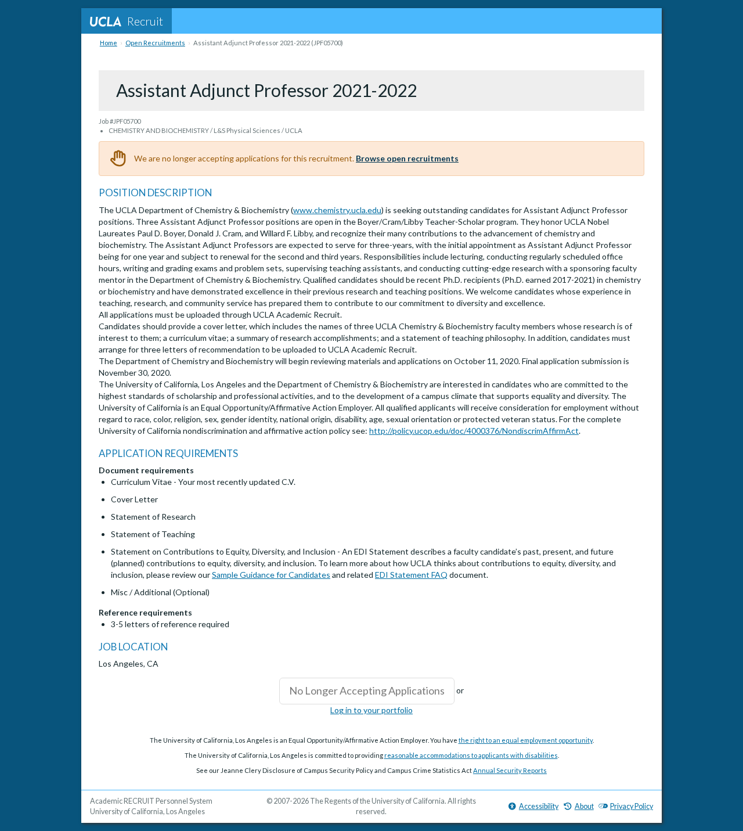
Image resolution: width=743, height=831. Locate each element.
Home (108, 42)
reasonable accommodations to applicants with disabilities (471, 755)
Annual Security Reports (510, 770)
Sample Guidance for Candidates (271, 575)
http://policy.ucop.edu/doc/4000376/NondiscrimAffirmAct (474, 431)
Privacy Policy (631, 806)
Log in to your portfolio (371, 710)
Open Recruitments (155, 42)
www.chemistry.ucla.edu (337, 210)
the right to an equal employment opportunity (526, 740)
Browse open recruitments (407, 158)
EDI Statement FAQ (411, 575)
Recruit (145, 21)
